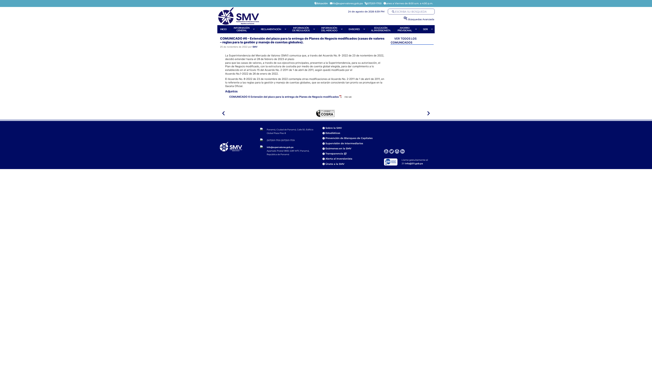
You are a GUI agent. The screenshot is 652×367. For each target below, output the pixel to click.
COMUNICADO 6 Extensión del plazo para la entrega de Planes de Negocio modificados (284, 96)
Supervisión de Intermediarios (344, 143)
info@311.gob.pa (414, 163)
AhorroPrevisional (404, 29)
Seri (425, 29)
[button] (223, 113)
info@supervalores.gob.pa (280, 147)
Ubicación (321, 3)
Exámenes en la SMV (338, 148)
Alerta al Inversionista (338, 158)
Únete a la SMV (334, 163)
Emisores (354, 29)
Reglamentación (271, 29)
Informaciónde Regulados (301, 29)
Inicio (223, 29)
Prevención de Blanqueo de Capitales (349, 138)
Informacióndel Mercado (329, 29)
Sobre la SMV (333, 127)
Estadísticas (333, 133)
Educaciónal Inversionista (380, 29)
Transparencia (334, 153)
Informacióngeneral (241, 29)
